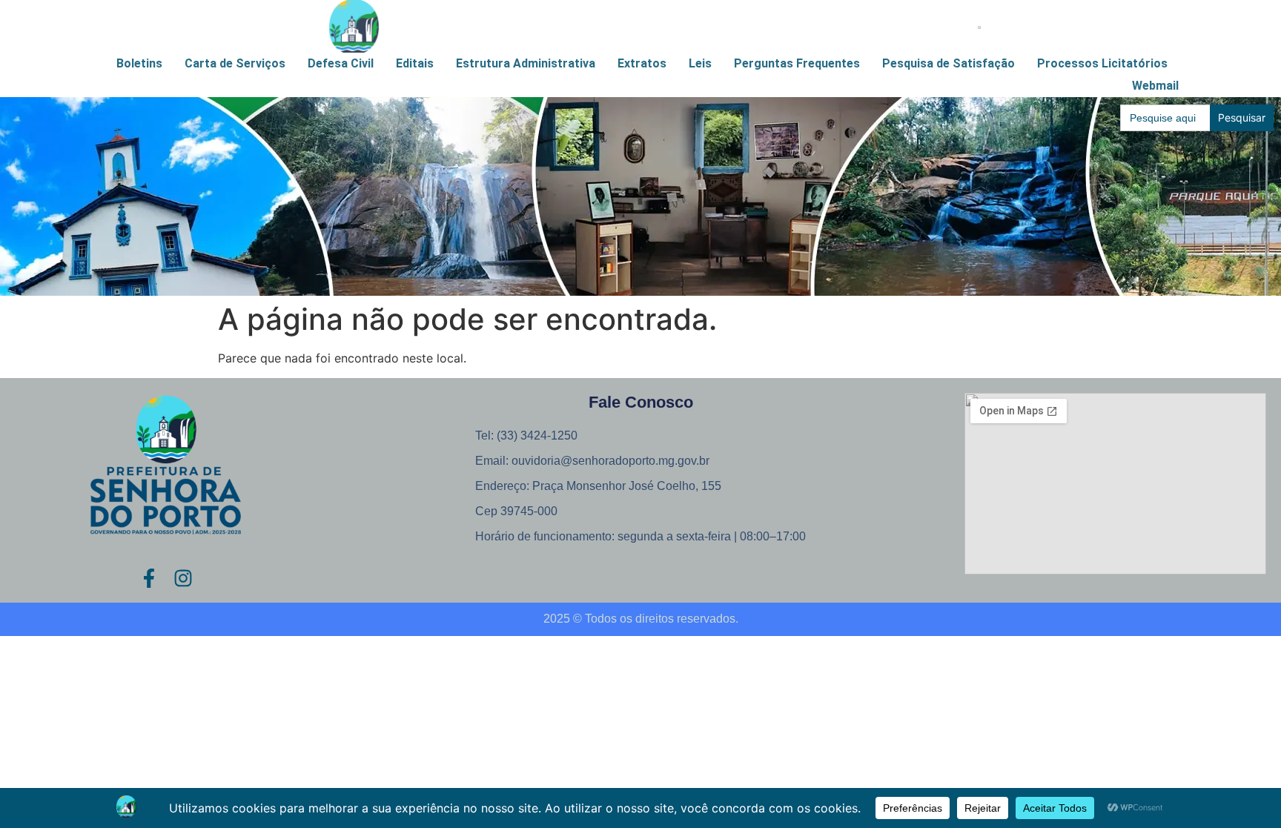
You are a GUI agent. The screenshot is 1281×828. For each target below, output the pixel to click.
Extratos (642, 63)
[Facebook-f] (149, 578)
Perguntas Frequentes (797, 63)
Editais (415, 63)
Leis (700, 63)
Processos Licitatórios (1102, 63)
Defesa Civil (341, 63)
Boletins (139, 63)
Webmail (1155, 86)
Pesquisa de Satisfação (948, 63)
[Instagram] (183, 578)
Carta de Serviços (235, 63)
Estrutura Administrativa (525, 63)
